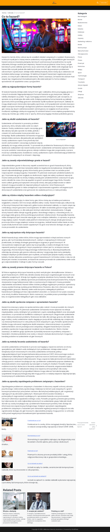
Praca (80, 57)
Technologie (82, 76)
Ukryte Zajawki (83, 85)
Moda (80, 45)
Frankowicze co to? (34, 421)
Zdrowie (80, 98)
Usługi (80, 91)
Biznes (80, 20)
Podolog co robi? (57, 511)
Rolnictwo (81, 66)
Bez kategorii (82, 16)
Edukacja (81, 32)
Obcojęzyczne (83, 54)
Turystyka (81, 82)
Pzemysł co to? (33, 451)
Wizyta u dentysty (9, 511)
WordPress (75, 529)
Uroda (80, 88)
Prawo (80, 60)
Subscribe (104, 3)
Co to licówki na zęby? (35, 464)
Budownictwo (82, 23)
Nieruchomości (83, 51)
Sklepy (80, 70)
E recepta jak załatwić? (35, 511)
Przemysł (81, 63)
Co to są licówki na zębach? (37, 476)
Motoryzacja (82, 48)
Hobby (80, 35)
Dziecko (80, 29)
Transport (81, 79)
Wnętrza (81, 95)
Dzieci (80, 26)
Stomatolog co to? (34, 436)
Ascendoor (59, 529)
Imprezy (80, 38)
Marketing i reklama (85, 41)
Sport (80, 73)
